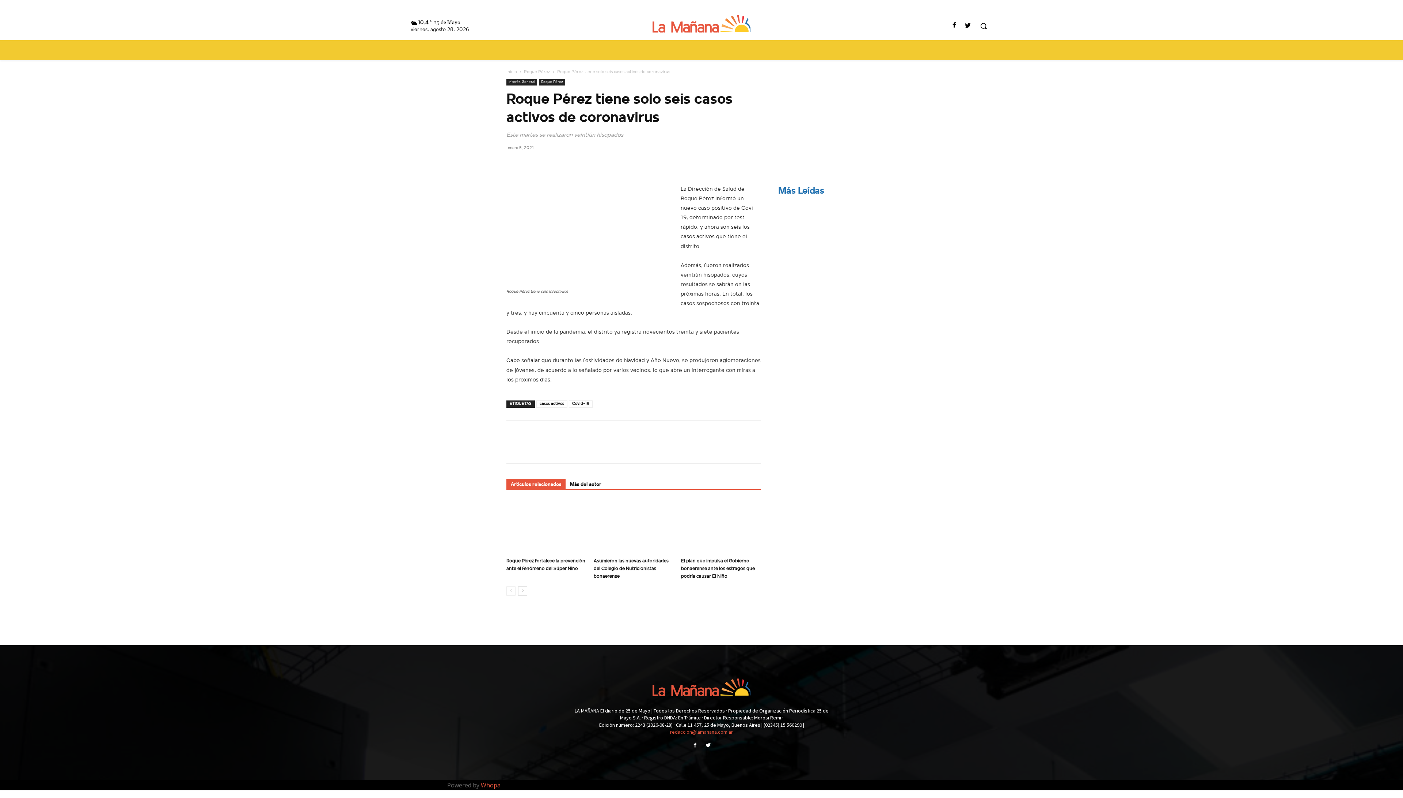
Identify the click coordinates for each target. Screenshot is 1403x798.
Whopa (491, 785)
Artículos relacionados (536, 484)
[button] (983, 26)
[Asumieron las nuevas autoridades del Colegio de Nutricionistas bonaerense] (633, 527)
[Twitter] (968, 26)
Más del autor (585, 484)
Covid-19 (580, 404)
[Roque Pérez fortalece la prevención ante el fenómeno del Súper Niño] (546, 527)
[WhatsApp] (564, 164)
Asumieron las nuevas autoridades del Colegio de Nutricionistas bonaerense (631, 569)
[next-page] (522, 591)
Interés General (522, 82)
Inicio (511, 72)
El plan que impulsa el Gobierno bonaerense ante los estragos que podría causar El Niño (718, 569)
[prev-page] (511, 591)
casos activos (552, 404)
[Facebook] (954, 26)
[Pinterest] (547, 164)
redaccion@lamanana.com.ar (701, 732)
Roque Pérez (537, 72)
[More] (581, 164)
